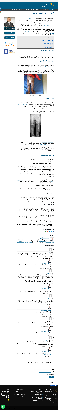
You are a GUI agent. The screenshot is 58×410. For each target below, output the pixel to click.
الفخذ (43, 9)
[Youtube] (10, 1)
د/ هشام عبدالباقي (31, 18)
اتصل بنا (13, 9)
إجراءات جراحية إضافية (49, 47)
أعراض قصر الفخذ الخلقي (47, 40)
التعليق (52, 369)
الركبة (47, 9)
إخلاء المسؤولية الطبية (19, 396)
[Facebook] (13, 1)
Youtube (6, 395)
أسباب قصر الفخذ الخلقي (48, 38)
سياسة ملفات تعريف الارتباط (19, 394)
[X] (12, 1)
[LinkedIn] (7, 1)
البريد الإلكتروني (50, 374)
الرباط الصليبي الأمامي (49, 72)
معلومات (32, 9)
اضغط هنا (35, 400)
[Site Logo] (46, 5)
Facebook (53, 231)
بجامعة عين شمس (42, 241)
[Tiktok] (4, 1)
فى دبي (30, 242)
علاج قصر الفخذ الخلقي (48, 43)
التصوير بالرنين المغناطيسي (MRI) (46, 144)
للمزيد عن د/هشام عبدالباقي (22, 242)
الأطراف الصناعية (50, 46)
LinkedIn (49, 231)
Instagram (4, 395)
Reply (49, 252)
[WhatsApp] (6, 1)
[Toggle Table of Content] (52, 37)
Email (47, 231)
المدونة (22, 9)
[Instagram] (9, 1)
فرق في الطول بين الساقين (48, 66)
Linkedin (3, 395)
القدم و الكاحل (38, 9)
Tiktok (6, 397)
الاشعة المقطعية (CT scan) (47, 142)
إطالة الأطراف (50, 44)
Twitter (51, 231)
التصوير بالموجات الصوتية (22, 104)
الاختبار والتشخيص (49, 41)
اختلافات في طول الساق (49, 25)
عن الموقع (55, 394)
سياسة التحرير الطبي (19, 391)
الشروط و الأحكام (19, 389)
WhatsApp (45, 231)
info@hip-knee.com (46, 354)
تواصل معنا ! (53, 385)
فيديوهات (27, 9)
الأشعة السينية (50, 112)
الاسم (52, 371)
